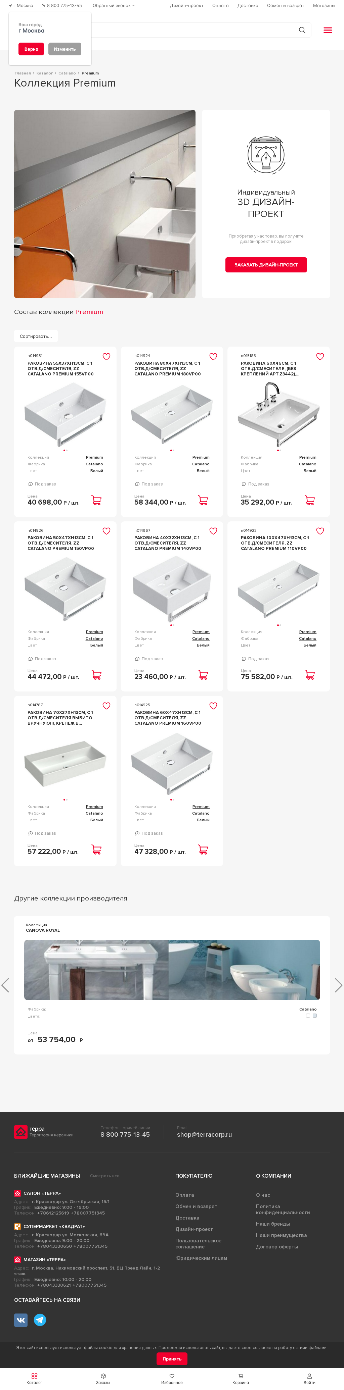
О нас (263, 1195)
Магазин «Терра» (45, 1260)
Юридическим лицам (201, 1258)
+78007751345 (88, 1213)
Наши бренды (273, 1224)
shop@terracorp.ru (204, 1135)
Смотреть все (105, 1176)
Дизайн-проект (194, 1229)
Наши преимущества (281, 1235)
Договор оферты (277, 1247)
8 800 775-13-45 (125, 1135)
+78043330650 (54, 1246)
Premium (94, 457)
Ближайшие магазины (47, 1176)
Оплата (184, 1195)
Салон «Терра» (42, 1193)
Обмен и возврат (196, 1206)
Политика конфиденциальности (283, 1209)
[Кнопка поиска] (302, 30)
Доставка (187, 1218)
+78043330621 (54, 1285)
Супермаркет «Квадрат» (54, 1226)
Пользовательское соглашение (198, 1244)
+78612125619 (53, 1213)
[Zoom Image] (105, 204)
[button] (309, 1379)
